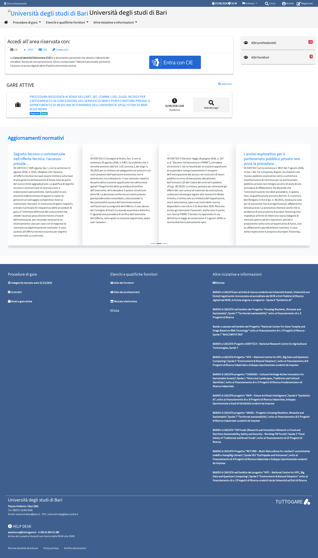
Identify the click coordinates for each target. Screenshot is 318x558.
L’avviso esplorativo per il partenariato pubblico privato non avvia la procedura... (272, 158)
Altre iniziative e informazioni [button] (113, 22)
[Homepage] (48, 12)
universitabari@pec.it (28, 514)
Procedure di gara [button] (25, 22)
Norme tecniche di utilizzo (23, 548)
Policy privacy (51, 548)
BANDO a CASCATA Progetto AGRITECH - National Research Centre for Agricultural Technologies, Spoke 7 (260, 345)
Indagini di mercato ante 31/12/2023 (31, 282)
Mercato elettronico (125, 301)
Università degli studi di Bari (35, 500)
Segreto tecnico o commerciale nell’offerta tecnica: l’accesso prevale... (39, 158)
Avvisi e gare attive (21, 301)
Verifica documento (75, 548)
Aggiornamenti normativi (36, 138)
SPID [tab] (30, 49)
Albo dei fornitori (124, 282)
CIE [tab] (15, 49)
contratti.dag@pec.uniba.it (63, 514)
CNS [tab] (44, 49)
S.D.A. (116, 310)
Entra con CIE (178, 62)
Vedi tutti (226, 84)
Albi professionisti (263, 43)
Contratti (16, 292)
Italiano (250, 3)
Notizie (220, 282)
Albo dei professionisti (127, 292)
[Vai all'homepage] (6, 22)
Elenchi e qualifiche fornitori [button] (66, 22)
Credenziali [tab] (61, 49)
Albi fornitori (260, 57)
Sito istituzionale (17, 3)
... (91, 153)
